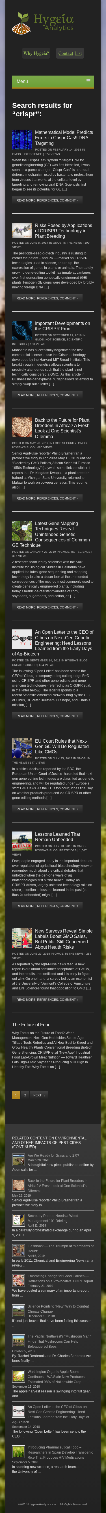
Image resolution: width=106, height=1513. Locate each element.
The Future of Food (31, 1024)
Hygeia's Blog (23, 447)
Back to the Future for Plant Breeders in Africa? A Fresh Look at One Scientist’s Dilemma (58, 1186)
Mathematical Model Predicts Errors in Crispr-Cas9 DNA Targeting (64, 137)
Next (39, 1095)
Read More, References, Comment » (47, 200)
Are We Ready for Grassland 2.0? (53, 1156)
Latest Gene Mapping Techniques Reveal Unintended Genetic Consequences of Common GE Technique (51, 534)
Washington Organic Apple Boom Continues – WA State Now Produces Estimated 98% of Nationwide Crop (56, 1377)
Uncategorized (24, 665)
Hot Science (32, 154)
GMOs (16, 154)
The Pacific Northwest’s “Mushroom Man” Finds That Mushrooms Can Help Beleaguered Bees (59, 1341)
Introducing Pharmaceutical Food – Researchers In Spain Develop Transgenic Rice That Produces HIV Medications (60, 1452)
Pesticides (68, 850)
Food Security (64, 443)
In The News (72, 242)
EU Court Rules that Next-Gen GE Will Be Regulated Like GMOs (62, 746)
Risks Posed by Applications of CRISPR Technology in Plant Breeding (63, 231)
